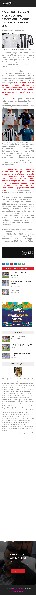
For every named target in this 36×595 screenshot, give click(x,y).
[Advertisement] (17, 449)
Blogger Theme (17, 588)
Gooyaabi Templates (18, 591)
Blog (14, 99)
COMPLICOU (15, 290)
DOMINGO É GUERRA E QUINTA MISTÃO (21, 354)
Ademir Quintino (8, 30)
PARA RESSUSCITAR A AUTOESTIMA (18, 337)
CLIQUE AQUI (18, 571)
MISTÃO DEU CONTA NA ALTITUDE (22, 345)
